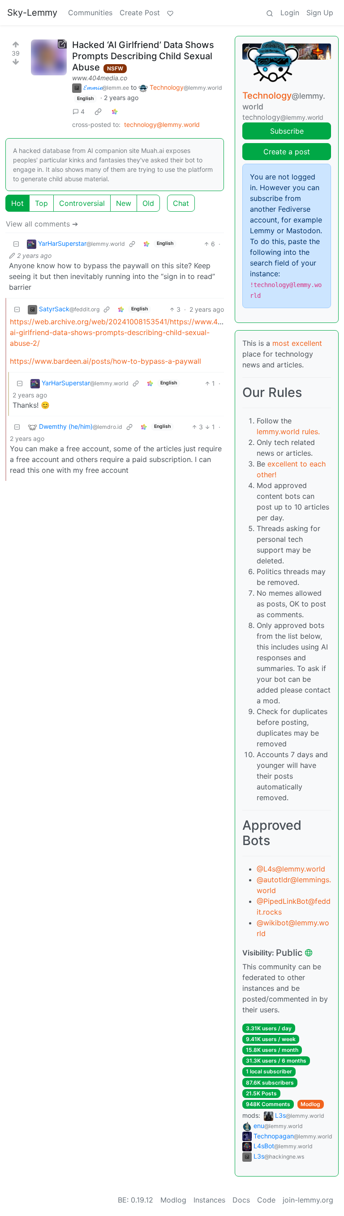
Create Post (140, 12)
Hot (17, 203)
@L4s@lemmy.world (291, 868)
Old (148, 203)
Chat (181, 203)
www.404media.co (99, 78)
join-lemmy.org (308, 1199)
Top (41, 203)
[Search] (269, 13)
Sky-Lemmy (32, 12)
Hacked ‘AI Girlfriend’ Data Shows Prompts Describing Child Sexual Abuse (143, 56)
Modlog (310, 1104)
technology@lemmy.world (162, 124)
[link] (98, 111)
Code (266, 1199)
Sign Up (319, 12)
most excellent (297, 343)
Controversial (82, 203)
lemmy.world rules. (288, 431)
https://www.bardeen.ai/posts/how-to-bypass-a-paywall (105, 361)
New (123, 203)
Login (289, 12)
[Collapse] (16, 244)
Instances (209, 1199)
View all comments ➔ (42, 223)
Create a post (286, 151)
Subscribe (287, 130)
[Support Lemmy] (170, 13)
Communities (90, 12)
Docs (241, 1199)
